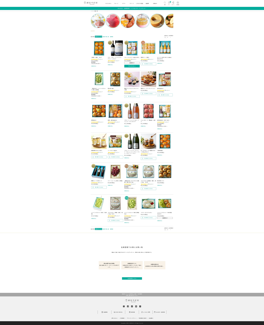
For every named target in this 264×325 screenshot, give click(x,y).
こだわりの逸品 (139, 3)
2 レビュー (133, 184)
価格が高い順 (106, 36)
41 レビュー (117, 122)
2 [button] (167, 37)
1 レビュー (117, 60)
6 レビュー (100, 91)
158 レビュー (167, 90)
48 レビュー (133, 91)
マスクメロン (108, 3)
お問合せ (155, 3)
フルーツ (116, 3)
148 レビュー (150, 59)
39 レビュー (100, 182)
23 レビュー (100, 122)
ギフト (123, 3)
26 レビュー (117, 215)
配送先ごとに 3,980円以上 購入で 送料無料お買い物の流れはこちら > (132, 294)
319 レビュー (150, 184)
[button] (171, 37)
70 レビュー (133, 215)
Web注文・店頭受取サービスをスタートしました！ (132, 8)
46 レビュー (133, 59)
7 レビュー (100, 59)
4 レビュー (117, 90)
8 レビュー (100, 152)
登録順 (111, 36)
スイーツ (132, 3)
